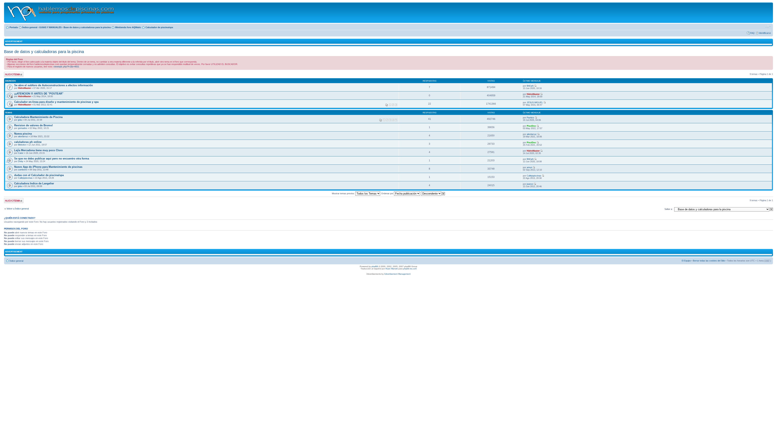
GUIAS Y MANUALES (50, 27)
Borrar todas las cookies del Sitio (709, 260)
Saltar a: (668, 209)
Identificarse (765, 33)
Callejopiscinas (25, 178)
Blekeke (22, 144)
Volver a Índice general (17, 208)
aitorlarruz (23, 136)
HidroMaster (24, 88)
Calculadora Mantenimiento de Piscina (38, 117)
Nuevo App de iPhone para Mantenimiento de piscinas (48, 166)
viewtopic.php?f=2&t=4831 (66, 66)
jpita (20, 120)
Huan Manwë (391, 269)
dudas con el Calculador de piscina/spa (39, 175)
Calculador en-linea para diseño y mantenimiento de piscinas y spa (56, 101)
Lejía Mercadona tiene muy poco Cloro (38, 150)
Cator (20, 153)
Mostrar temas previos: (343, 193)
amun (529, 167)
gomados (22, 128)
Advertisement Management (397, 274)
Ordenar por (387, 193)
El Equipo (686, 260)
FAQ (752, 33)
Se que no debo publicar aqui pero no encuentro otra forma (51, 158)
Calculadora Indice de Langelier (34, 183)
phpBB (375, 266)
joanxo (530, 184)
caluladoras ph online (27, 141)
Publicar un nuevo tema (13, 74)
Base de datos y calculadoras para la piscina (87, 27)
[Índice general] (61, 12)
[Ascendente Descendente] (433, 193)
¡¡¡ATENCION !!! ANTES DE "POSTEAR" (38, 93)
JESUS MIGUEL (535, 102)
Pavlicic (530, 117)
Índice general (29, 27)
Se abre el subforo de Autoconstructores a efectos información (53, 85)
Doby (20, 161)
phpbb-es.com (410, 269)
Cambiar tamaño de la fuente (768, 26)
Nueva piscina (23, 133)
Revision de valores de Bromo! (33, 125)
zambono (22, 169)
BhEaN (530, 86)
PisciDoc (531, 126)
